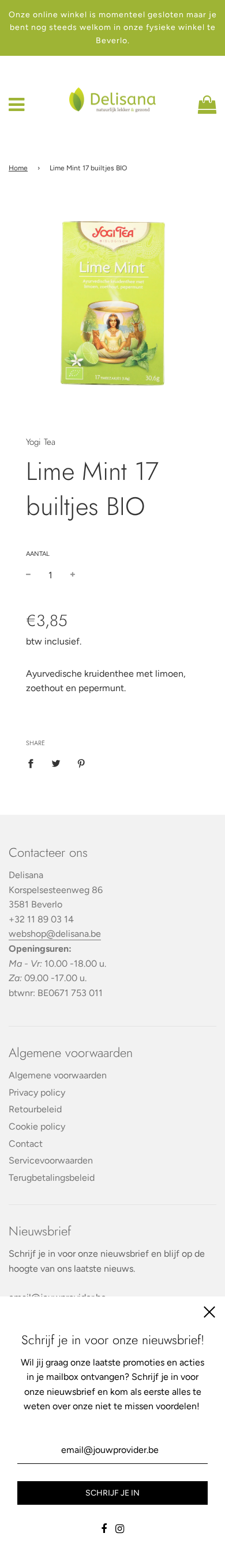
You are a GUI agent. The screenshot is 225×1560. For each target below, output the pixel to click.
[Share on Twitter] (56, 763)
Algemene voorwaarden (58, 1075)
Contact (26, 1143)
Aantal (38, 554)
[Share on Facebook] (34, 763)
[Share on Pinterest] (81, 763)
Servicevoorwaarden (51, 1160)
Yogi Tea (40, 442)
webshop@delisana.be (55, 933)
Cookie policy (37, 1126)
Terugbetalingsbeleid (52, 1177)
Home (18, 168)
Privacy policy (37, 1092)
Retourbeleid (35, 1109)
